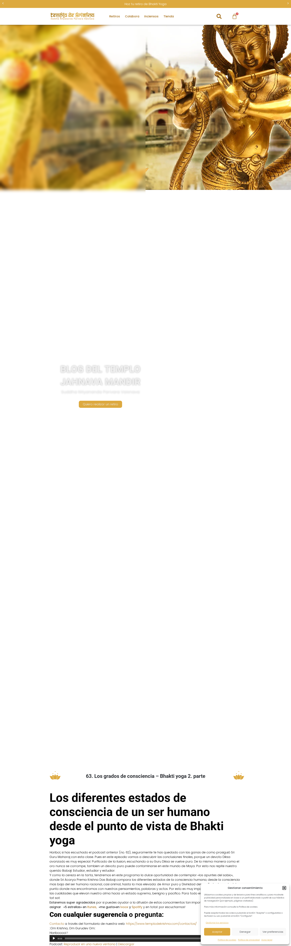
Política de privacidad (249, 939)
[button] (284, 888)
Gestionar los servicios (217, 922)
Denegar (245, 932)
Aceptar (217, 932)
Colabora (132, 16)
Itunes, (92, 907)
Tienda (169, 16)
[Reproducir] (54, 938)
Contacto (57, 924)
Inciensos (151, 16)
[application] (145, 938)
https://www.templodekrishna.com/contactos (161, 924)
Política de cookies (227, 939)
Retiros (114, 16)
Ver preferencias (273, 932)
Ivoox (124, 907)
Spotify (137, 907)
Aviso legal (266, 939)
